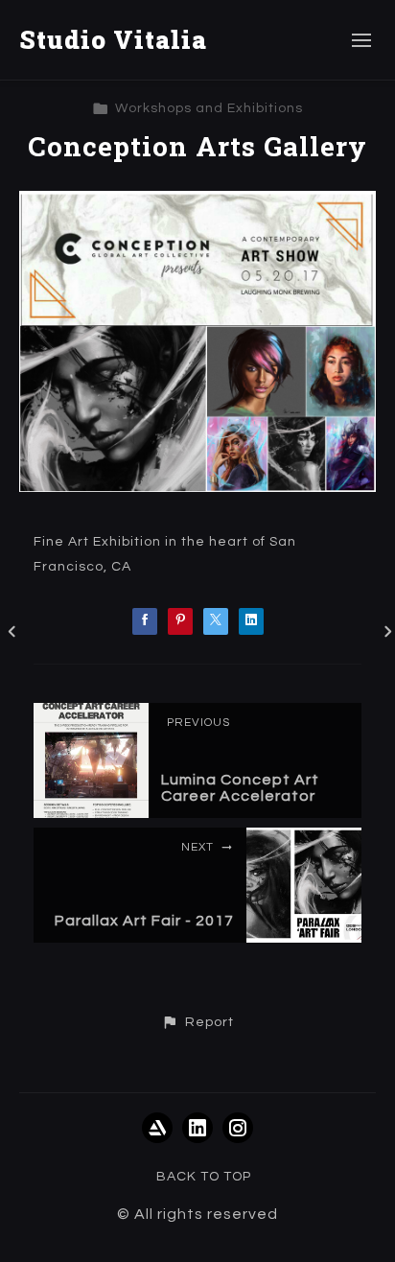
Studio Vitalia (113, 39)
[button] (197, 1022)
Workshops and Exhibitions (209, 108)
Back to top (203, 1176)
